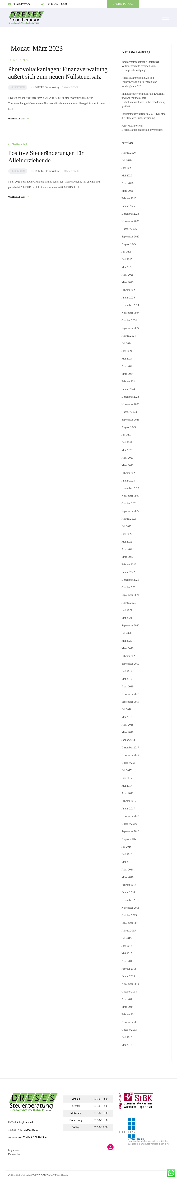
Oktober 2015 (129, 915)
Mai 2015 (127, 953)
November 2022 (130, 495)
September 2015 (130, 922)
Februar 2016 (129, 884)
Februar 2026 (129, 198)
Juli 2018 (127, 709)
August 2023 (129, 427)
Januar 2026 (128, 206)
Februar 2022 (129, 564)
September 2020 (130, 625)
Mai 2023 (127, 450)
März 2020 (127, 648)
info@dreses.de (21, 4)
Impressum (14, 1150)
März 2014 (127, 1006)
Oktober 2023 (129, 411)
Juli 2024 (127, 343)
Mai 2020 (127, 640)
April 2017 (127, 793)
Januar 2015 (128, 976)
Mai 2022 (127, 541)
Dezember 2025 (130, 213)
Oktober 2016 (129, 823)
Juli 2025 (127, 251)
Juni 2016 (127, 854)
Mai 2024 (127, 358)
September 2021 (130, 594)
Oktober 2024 (129, 320)
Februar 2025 (129, 289)
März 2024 (127, 373)
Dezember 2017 (130, 747)
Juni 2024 (127, 350)
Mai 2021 (127, 617)
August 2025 (129, 244)
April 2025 (127, 274)
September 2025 (130, 236)
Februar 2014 (129, 1014)
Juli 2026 (127, 160)
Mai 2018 (127, 717)
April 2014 (127, 999)
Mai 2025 (127, 267)
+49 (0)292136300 (56, 4)
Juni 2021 (127, 610)
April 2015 (127, 961)
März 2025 (127, 282)
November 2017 (130, 755)
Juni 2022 (127, 533)
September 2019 (130, 663)
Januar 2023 (128, 480)
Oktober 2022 (129, 503)
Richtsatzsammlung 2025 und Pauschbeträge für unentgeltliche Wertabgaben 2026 (139, 82)
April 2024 (127, 366)
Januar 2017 (128, 808)
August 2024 (129, 335)
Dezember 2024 (130, 305)
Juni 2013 (127, 1037)
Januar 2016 (128, 892)
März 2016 (127, 877)
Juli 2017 (127, 770)
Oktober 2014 (129, 991)
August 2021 (129, 602)
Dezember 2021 (130, 579)
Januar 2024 (128, 389)
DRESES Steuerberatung (47, 87)
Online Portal (123, 4)
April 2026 (127, 183)
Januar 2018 (128, 739)
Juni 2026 (127, 167)
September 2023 (130, 419)
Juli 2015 (127, 938)
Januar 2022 (128, 572)
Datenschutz (15, 1154)
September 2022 (130, 511)
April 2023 (127, 457)
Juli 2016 (127, 846)
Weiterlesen (18, 118)
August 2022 (129, 518)
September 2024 (130, 328)
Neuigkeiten (18, 87)
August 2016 (129, 839)
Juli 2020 (127, 633)
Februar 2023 (129, 472)
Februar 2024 (129, 381)
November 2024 (130, 312)
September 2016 (130, 831)
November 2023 (130, 404)
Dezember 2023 (130, 396)
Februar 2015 (129, 968)
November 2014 (130, 983)
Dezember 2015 (130, 900)
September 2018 (130, 701)
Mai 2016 (127, 861)
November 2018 (130, 694)
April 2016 (127, 869)
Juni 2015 (127, 945)
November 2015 (130, 907)
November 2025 (130, 221)
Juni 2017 (127, 778)
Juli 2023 (127, 434)
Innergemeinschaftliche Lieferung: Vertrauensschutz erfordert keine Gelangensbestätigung (140, 66)
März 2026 (127, 190)
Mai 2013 (127, 1044)
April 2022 (127, 549)
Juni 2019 (127, 671)
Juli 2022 (127, 526)
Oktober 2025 (129, 228)
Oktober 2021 (129, 587)
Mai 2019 (127, 678)
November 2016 (130, 816)
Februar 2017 (129, 800)
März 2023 (127, 465)
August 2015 (129, 930)
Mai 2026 (127, 175)
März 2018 (127, 732)
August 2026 (129, 152)
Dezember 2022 (130, 488)
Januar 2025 (128, 297)
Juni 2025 (127, 259)
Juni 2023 (127, 442)
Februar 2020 (129, 655)
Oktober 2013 (129, 1029)
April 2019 (127, 686)
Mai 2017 (127, 785)
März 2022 (127, 556)
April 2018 (127, 724)
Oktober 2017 (129, 762)
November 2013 (130, 1022)
